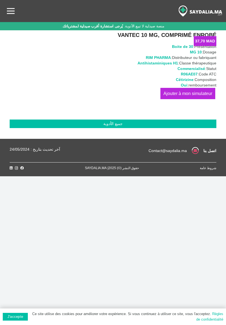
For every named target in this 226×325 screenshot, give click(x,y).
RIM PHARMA (158, 57)
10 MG (196, 52)
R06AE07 (189, 74)
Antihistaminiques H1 (158, 63)
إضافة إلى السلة (187, 93)
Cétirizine (184, 79)
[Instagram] (16, 168)
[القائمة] (11, 11)
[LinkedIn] (11, 168)
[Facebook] (22, 168)
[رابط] (200, 11)
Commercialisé (191, 68)
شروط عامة (208, 168)
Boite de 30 (182, 46)
